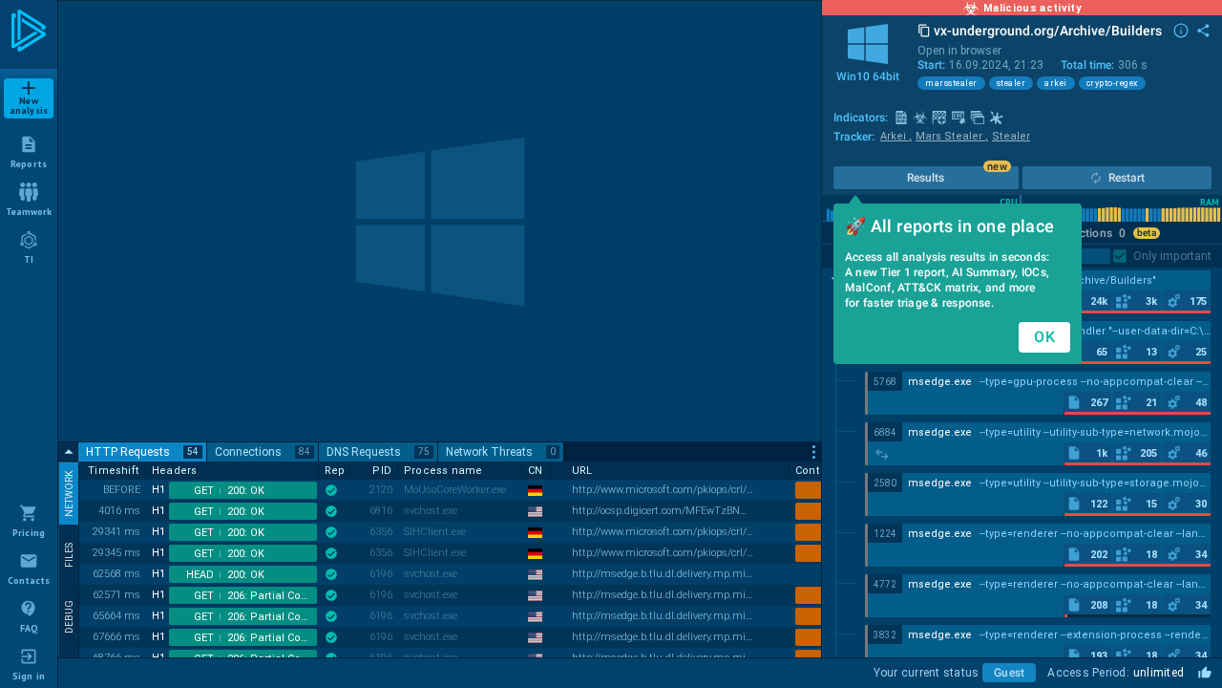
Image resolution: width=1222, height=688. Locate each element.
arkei (1055, 83)
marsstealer (951, 83)
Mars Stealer (952, 136)
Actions (1099, 233)
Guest (1009, 672)
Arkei (896, 136)
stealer (1011, 83)
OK (1044, 337)
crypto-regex (1112, 83)
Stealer (1011, 136)
